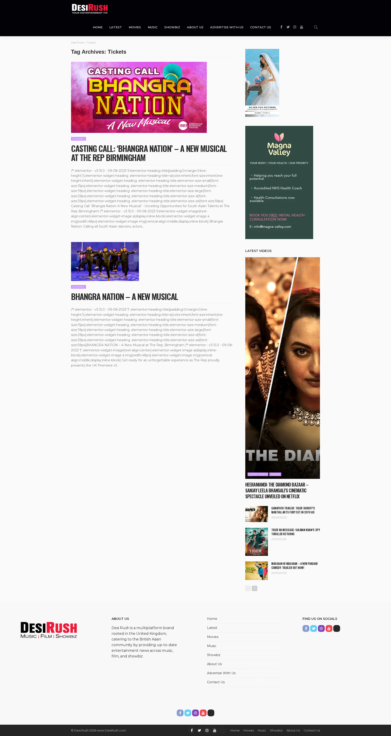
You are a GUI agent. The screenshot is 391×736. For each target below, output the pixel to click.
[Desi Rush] (90, 9)
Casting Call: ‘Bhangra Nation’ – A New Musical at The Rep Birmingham (149, 152)
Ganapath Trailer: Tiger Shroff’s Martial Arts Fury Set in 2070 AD (293, 510)
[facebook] (191, 730)
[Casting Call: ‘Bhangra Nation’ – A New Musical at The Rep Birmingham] (139, 97)
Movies (135, 27)
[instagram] (207, 730)
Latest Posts (258, 474)
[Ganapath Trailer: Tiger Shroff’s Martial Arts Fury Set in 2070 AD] (256, 514)
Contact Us (260, 27)
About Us (195, 27)
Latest (115, 27)
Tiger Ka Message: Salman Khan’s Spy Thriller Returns (295, 531)
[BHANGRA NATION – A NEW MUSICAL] (105, 261)
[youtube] (214, 730)
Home (98, 27)
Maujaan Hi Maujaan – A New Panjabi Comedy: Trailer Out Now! (294, 565)
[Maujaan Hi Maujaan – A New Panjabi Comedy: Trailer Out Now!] (256, 570)
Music (152, 27)
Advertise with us (226, 27)
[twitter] (199, 730)
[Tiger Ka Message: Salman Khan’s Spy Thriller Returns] (256, 542)
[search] (316, 27)
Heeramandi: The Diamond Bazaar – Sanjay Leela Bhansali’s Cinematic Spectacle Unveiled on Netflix (276, 490)
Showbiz (172, 27)
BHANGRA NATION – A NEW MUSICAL (124, 296)
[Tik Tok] (222, 730)
